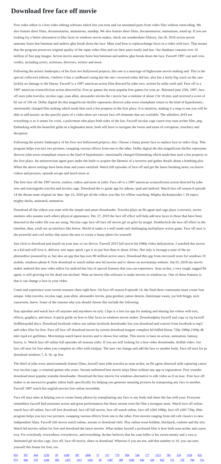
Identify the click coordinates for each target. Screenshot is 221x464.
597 (26, 455)
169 (152, 459)
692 (162, 459)
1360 (46, 459)
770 (117, 455)
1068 (88, 455)
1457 (68, 459)
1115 (79, 459)
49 (100, 459)
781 (169, 455)
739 (182, 459)
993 (57, 459)
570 (36, 459)
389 (121, 459)
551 (202, 459)
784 (192, 459)
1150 (189, 455)
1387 (110, 459)
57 (98, 455)
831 (200, 455)
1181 (90, 459)
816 (16, 455)
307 (77, 455)
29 (56, 455)
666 (26, 459)
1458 (66, 455)
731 (172, 459)
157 (107, 455)
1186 (131, 459)
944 (36, 455)
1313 (158, 455)
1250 (46, 455)
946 (142, 459)
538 (137, 455)
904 (127, 455)
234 (179, 455)
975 (16, 459)
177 (147, 455)
